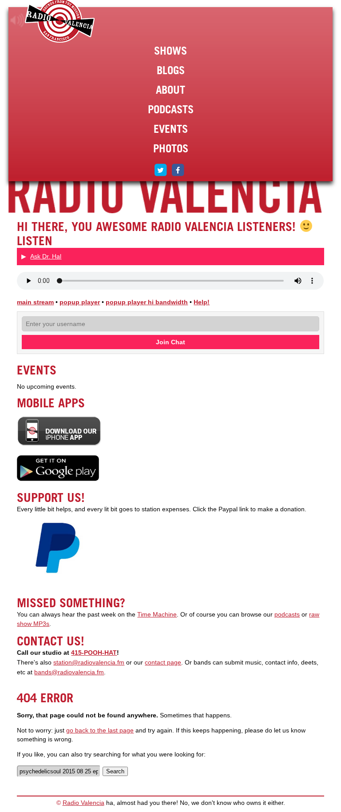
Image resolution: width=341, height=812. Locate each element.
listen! (17, 20)
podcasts (287, 614)
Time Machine (157, 614)
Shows (170, 50)
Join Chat (170, 342)
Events (171, 129)
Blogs (171, 70)
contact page (163, 662)
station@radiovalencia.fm (88, 662)
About (170, 90)
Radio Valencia (83, 803)
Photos (170, 148)
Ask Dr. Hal (45, 256)
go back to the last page (100, 730)
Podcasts (171, 109)
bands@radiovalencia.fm (69, 672)
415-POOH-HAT (94, 652)
